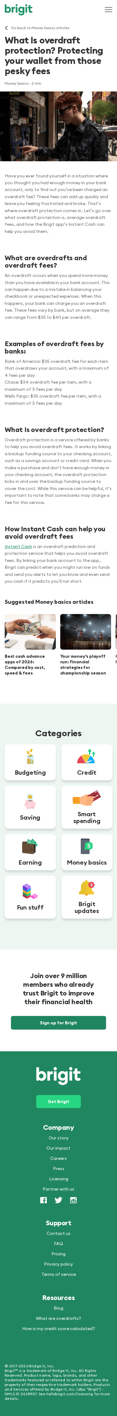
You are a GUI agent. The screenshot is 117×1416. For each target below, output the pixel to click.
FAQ (58, 1243)
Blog (58, 1308)
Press (58, 1168)
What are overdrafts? (58, 1318)
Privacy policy (58, 1264)
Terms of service (58, 1274)
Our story (59, 1137)
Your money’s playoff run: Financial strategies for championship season (83, 664)
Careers (58, 1158)
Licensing (58, 1178)
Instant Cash (18, 546)
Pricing (58, 1253)
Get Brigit (58, 1101)
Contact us (58, 1233)
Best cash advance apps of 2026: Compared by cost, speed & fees (25, 664)
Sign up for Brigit (58, 1023)
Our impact (58, 1148)
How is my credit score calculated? (58, 1328)
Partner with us (58, 1188)
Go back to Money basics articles (40, 28)
